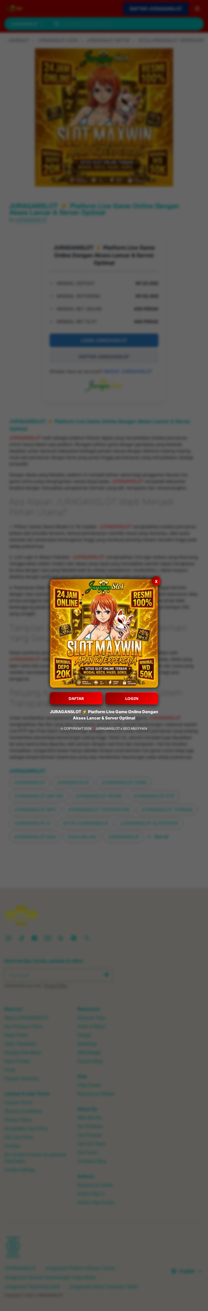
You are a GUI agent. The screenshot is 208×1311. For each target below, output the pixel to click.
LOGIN (131, 698)
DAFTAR (76, 698)
